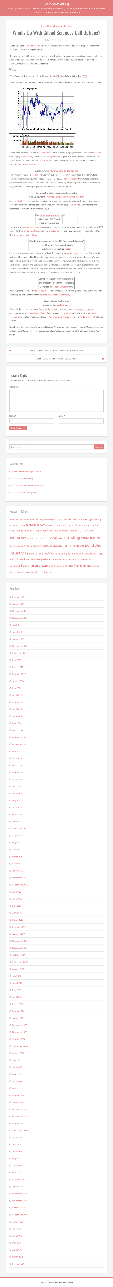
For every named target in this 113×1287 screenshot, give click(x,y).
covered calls (66, 313)
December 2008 (19, 1025)
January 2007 (18, 1186)
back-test (14, 519)
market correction (51, 530)
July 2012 (16, 786)
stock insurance (33, 565)
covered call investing (21, 201)
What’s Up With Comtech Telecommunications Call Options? (57, 350)
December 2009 (19, 941)
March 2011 (17, 856)
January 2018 (18, 639)
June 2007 (17, 1151)
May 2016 (16, 688)
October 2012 (18, 772)
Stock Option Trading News (25, 492)
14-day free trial (71, 170)
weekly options (41, 572)
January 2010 (18, 934)
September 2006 (20, 1214)
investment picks (85, 525)
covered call (45, 294)
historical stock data (53, 525)
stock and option (82, 559)
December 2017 (19, 646)
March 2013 (17, 765)
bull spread (63, 520)
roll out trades (50, 559)
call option (35, 45)
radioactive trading (31, 559)
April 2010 (17, 912)
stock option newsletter (51, 215)
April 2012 (17, 807)
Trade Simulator (61, 286)
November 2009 (19, 948)
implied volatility (69, 525)
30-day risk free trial (74, 196)
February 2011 (19, 863)
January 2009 (18, 1018)
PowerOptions (56, 170)
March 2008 (17, 1088)
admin (65, 40)
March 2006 (17, 1256)
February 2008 (19, 1095)
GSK (85, 76)
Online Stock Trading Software (26, 471)
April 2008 (17, 1081)
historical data (35, 524)
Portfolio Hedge (74, 545)
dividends (73, 519)
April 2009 (17, 997)
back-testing (36, 519)
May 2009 (16, 990)
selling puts (72, 559)
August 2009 (18, 969)
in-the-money (27, 156)
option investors (70, 178)
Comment (14, 386)
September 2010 (20, 884)
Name (12, 415)
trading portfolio (31, 231)
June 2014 (17, 716)
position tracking (75, 553)
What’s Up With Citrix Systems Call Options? (56, 358)
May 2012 (16, 800)
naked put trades (33, 538)
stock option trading (84, 309)
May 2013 (16, 751)
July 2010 (16, 892)
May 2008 (16, 1074)
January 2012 (18, 821)
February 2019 (19, 597)
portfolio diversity (52, 545)
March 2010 (17, 920)
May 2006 (16, 1242)
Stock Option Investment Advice (56, 26)
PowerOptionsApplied (54, 196)
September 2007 (20, 1130)
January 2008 (18, 1102)
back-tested (24, 520)
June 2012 (17, 793)
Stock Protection (56, 565)
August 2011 (18, 835)
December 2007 (19, 1109)
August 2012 (18, 779)
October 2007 (18, 1123)
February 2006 (19, 1264)
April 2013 (17, 758)
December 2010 (19, 877)
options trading (65, 537)
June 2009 (17, 983)
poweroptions (94, 553)
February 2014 (19, 737)
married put (85, 530)
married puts (17, 537)
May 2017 (16, 660)
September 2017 (20, 653)
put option (46, 160)
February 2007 (19, 1179)
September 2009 (20, 962)
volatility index (22, 572)
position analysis (55, 553)
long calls (22, 530)
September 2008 (20, 1046)
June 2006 (17, 1235)
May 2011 (16, 842)
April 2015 (17, 709)
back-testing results (50, 520)
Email (62, 415)
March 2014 (17, 730)
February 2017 (19, 674)
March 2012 (17, 814)
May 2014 (16, 723)
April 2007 (17, 1165)
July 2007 (16, 1144)
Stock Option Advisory (22, 478)
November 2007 (19, 1116)
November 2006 (19, 1200)
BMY (59, 76)
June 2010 (17, 898)
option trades (73, 253)
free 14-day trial (40, 290)
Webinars (61, 305)
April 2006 (17, 1250)
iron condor (93, 313)
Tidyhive (69, 1282)
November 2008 (19, 1032)
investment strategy (60, 294)
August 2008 (18, 1053)
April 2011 (17, 849)
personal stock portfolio (25, 235)
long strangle (34, 530)
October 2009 (18, 955)
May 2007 (16, 1158)
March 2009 (17, 1004)
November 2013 (19, 744)
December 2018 (19, 611)
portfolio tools (35, 553)
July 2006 (16, 1228)
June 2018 (17, 632)
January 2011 (18, 870)
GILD (27, 45)
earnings (86, 519)
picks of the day (14, 546)
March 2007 (17, 1172)
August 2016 (18, 681)
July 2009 (16, 976)
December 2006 (19, 1193)
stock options (15, 317)
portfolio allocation (31, 545)
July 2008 (16, 1060)
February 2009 (19, 1011)
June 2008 (17, 1067)
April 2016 (17, 695)
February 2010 (19, 927)
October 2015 (18, 702)
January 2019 (18, 604)
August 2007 (18, 1137)
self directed (63, 559)
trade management (78, 565)
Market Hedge (69, 530)
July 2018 (16, 625)
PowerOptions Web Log (56, 4)
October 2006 (18, 1207)
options (45, 537)
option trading (90, 537)
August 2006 (18, 1221)
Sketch (68, 249)
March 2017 (17, 667)
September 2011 (20, 828)
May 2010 (16, 906)
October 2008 (18, 1039)
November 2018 (19, 618)
